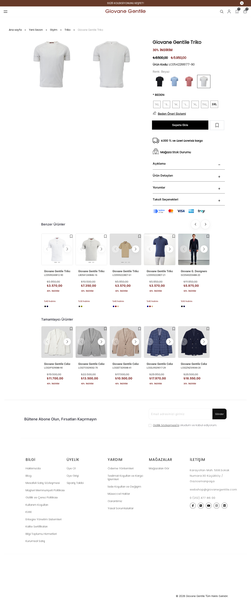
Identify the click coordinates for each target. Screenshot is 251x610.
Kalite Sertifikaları (37, 526)
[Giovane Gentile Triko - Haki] (81, 306)
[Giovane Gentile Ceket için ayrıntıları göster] (57, 342)
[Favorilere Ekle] (71, 236)
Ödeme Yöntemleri (121, 468)
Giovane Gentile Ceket (57, 364)
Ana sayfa (15, 30)
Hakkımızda (33, 468)
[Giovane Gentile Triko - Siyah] (45, 306)
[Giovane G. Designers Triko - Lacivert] (184, 306)
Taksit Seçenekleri (165, 199)
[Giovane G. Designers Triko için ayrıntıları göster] (193, 249)
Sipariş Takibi (75, 483)
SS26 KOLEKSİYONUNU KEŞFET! (125, 3)
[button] (67, 249)
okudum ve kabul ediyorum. (185, 425)
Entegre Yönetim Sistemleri (44, 519)
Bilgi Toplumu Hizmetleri (41, 534)
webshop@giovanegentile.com (213, 489)
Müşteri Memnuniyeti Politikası (45, 490)
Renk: (156, 71)
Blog (28, 476)
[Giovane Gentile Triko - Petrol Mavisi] (113, 306)
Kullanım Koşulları (37, 505)
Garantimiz (115, 501)
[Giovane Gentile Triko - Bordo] (115, 306)
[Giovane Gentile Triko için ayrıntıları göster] (57, 249)
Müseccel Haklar (119, 494)
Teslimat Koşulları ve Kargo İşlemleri (125, 477)
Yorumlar (159, 187)
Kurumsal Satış (35, 541)
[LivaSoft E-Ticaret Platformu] (125, 596)
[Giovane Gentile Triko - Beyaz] (49, 306)
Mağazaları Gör (159, 468)
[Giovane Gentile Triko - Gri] (79, 306)
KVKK (29, 512)
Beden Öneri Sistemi (172, 113)
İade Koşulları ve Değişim (124, 486)
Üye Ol (71, 468)
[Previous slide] (195, 224)
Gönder (219, 413)
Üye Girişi (73, 476)
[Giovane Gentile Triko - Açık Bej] (118, 306)
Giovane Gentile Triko (57, 271)
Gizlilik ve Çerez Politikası (42, 497)
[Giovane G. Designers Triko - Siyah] (182, 306)
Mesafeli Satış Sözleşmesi (43, 483)
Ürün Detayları (163, 175)
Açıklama (159, 163)
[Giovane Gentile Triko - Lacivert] (47, 306)
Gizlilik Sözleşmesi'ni (166, 425)
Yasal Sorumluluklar (121, 508)
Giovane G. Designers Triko (194, 271)
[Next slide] (205, 224)
